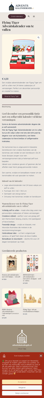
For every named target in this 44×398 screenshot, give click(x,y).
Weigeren (22, 388)
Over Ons (22, 348)
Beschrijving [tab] (6, 107)
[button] (41, 356)
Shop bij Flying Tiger (12, 96)
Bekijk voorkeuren (22, 393)
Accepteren (22, 382)
